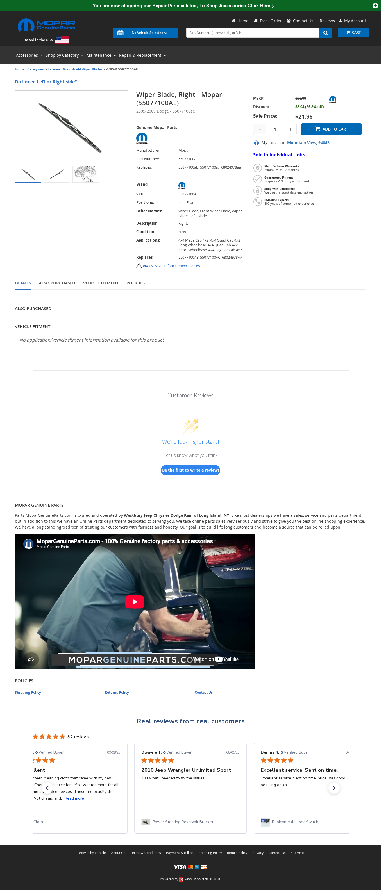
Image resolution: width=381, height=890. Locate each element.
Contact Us (303, 20)
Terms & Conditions (145, 852)
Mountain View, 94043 (308, 142)
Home (19, 69)
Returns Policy (117, 692)
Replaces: (144, 167)
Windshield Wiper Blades (83, 69)
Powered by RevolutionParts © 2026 (190, 879)
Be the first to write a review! (190, 470)
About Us (118, 852)
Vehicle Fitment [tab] (101, 283)
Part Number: (147, 158)
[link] (71, 822)
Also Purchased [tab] (57, 283)
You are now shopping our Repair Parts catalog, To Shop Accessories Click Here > (183, 5)
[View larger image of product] (28, 174)
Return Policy (237, 852)
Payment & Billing (180, 852)
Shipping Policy (28, 692)
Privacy (258, 852)
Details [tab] (23, 283)
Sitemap (297, 852)
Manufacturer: (148, 150)
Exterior (53, 69)
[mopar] (211, 185)
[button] (47, 788)
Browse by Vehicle (92, 852)
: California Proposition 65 (171, 265)
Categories (36, 69)
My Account (354, 20)
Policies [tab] (135, 283)
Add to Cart (335, 129)
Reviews (326, 20)
